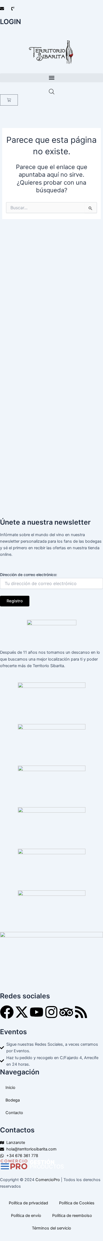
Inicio (10, 1087)
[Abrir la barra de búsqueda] (51, 91)
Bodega (12, 1100)
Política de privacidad (28, 1203)
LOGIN (10, 22)
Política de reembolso (72, 1215)
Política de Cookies (76, 1203)
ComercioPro (47, 1179)
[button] (51, 77)
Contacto (14, 1112)
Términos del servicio (51, 1228)
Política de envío (26, 1215)
